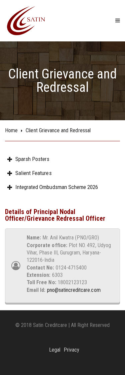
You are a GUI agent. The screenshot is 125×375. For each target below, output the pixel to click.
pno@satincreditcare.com (74, 290)
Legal (54, 350)
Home (11, 130)
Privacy (71, 350)
